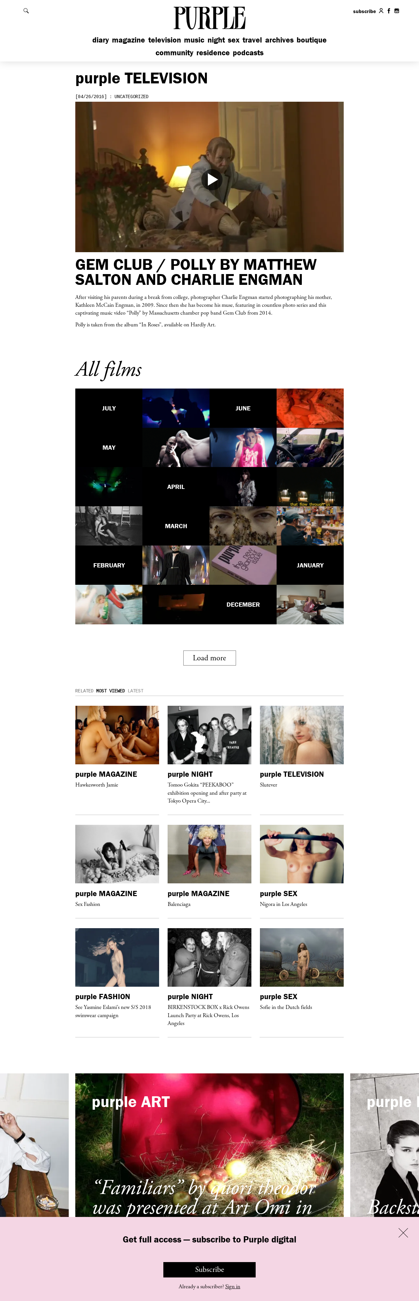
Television (164, 39)
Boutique (312, 39)
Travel (252, 39)
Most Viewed (110, 691)
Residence (213, 52)
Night (216, 39)
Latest (135, 691)
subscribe (364, 11)
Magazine (128, 39)
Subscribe (209, 1270)
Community (174, 52)
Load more (209, 658)
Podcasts (248, 52)
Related (84, 691)
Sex (234, 39)
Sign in (232, 1286)
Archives (279, 39)
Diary (100, 39)
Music (194, 39)
